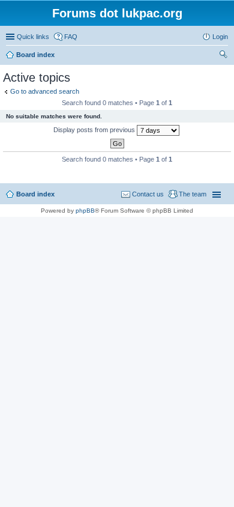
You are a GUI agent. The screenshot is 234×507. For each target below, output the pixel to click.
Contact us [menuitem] (148, 194)
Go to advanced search (44, 91)
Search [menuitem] (223, 56)
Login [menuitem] (220, 36)
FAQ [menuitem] (70, 36)
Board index (35, 194)
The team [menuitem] (192, 194)
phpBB (85, 210)
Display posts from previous (95, 129)
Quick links (33, 36)
